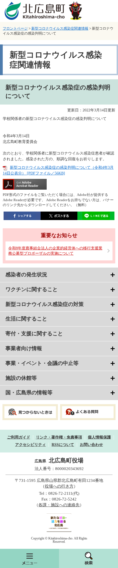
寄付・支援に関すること (34, 333)
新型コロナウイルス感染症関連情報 (59, 28)
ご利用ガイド (18, 437)
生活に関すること (26, 319)
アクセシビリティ (30, 445)
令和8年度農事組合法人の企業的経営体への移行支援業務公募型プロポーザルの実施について (55, 251)
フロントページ (15, 28)
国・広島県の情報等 (28, 392)
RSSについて (63, 445)
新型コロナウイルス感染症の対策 (44, 304)
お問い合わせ (91, 445)
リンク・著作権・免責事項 (59, 437)
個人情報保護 (99, 437)
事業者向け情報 (23, 348)
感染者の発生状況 (26, 274)
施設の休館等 (21, 378)
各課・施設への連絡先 (59, 505)
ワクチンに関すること (31, 289)
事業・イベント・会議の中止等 (41, 363)
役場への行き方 (59, 486)
